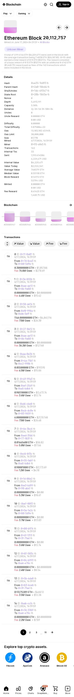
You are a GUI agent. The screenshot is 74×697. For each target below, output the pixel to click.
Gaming (22, 13)
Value (20, 243)
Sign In (65, 4)
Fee (51, 243)
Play (5, 13)
